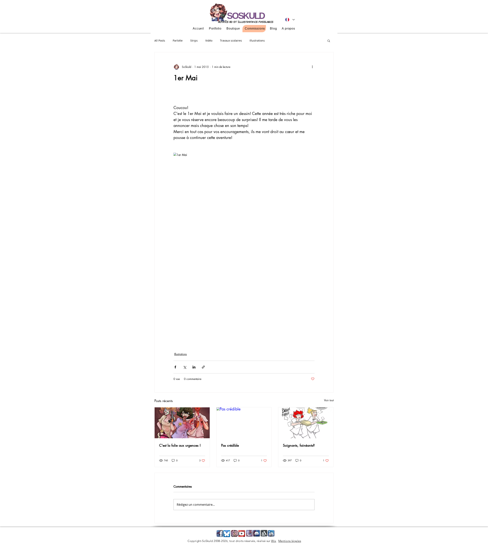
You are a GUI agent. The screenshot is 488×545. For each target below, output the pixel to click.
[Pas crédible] (244, 422)
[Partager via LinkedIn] (194, 367)
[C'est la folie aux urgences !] (182, 422)
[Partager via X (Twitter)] (184, 367)
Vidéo (208, 40)
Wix (273, 541)
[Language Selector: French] (290, 19)
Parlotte (178, 40)
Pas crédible (230, 445)
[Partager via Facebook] (175, 367)
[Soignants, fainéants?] (305, 422)
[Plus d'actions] (312, 66)
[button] (329, 40)
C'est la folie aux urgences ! (180, 445)
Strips (194, 40)
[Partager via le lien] (203, 367)
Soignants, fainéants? (299, 445)
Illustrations (257, 40)
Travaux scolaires (231, 40)
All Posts (159, 40)
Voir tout (329, 400)
